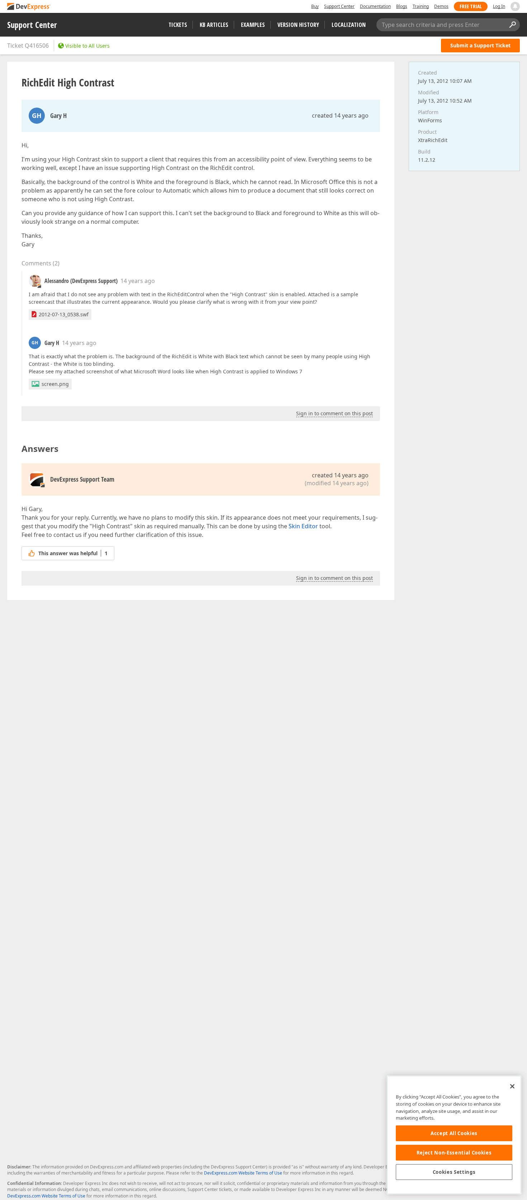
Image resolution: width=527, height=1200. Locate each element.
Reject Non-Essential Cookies (454, 1152)
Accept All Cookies (454, 1133)
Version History (298, 25)
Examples (253, 25)
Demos (441, 6)
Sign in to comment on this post (334, 413)
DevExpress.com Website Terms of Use (243, 1173)
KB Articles (214, 25)
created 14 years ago (340, 115)
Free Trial (471, 6)
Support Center (339, 6)
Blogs (401, 6)
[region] (454, 1135)
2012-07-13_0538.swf (64, 314)
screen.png (55, 384)
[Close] (512, 1086)
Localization (349, 25)
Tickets (177, 25)
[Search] (512, 24)
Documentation (375, 6)
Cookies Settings (454, 1172)
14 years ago (137, 281)
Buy (315, 6)
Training (421, 6)
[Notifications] (515, 6)
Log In (499, 6)
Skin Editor (303, 526)
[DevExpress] (29, 7)
